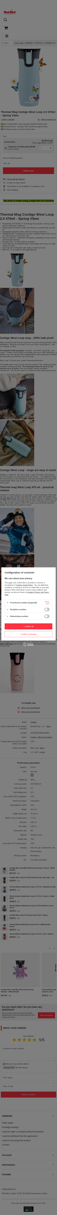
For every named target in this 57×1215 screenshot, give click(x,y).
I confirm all (28, 626)
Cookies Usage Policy (24, 585)
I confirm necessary (28, 634)
